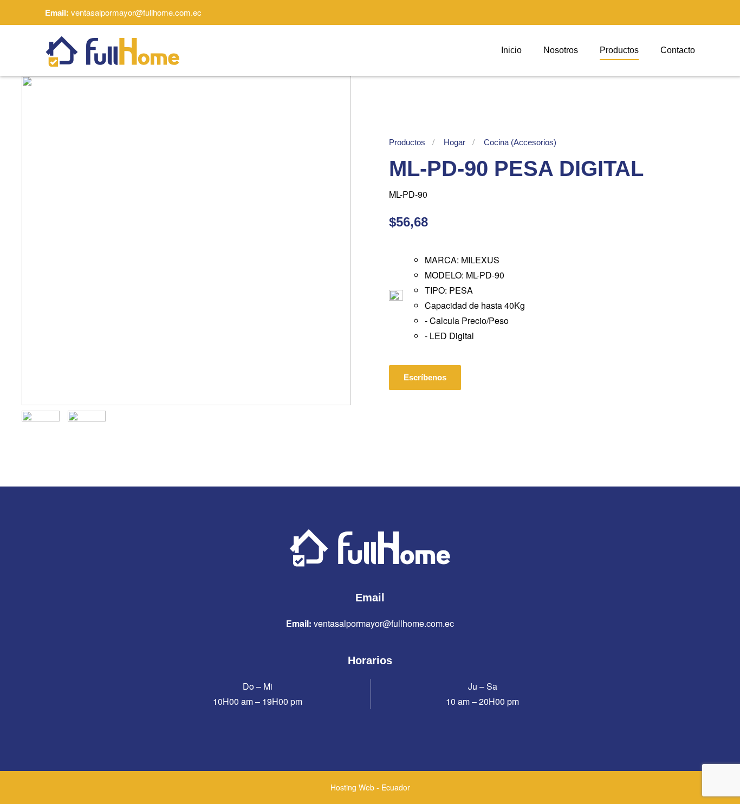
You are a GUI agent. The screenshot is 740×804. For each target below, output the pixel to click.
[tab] (41, 430)
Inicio (511, 50)
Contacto (677, 50)
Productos (619, 50)
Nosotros (560, 50)
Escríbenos (425, 377)
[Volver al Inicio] (112, 50)
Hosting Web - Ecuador (370, 787)
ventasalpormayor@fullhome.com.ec (136, 12)
